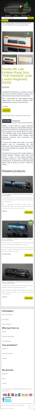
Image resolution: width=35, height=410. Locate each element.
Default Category (10, 23)
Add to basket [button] (28, 212)
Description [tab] (7, 121)
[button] (28, 34)
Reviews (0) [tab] (16, 121)
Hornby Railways (26, 115)
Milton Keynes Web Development (8, 408)
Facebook (4, 358)
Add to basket (6, 110)
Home (3, 23)
